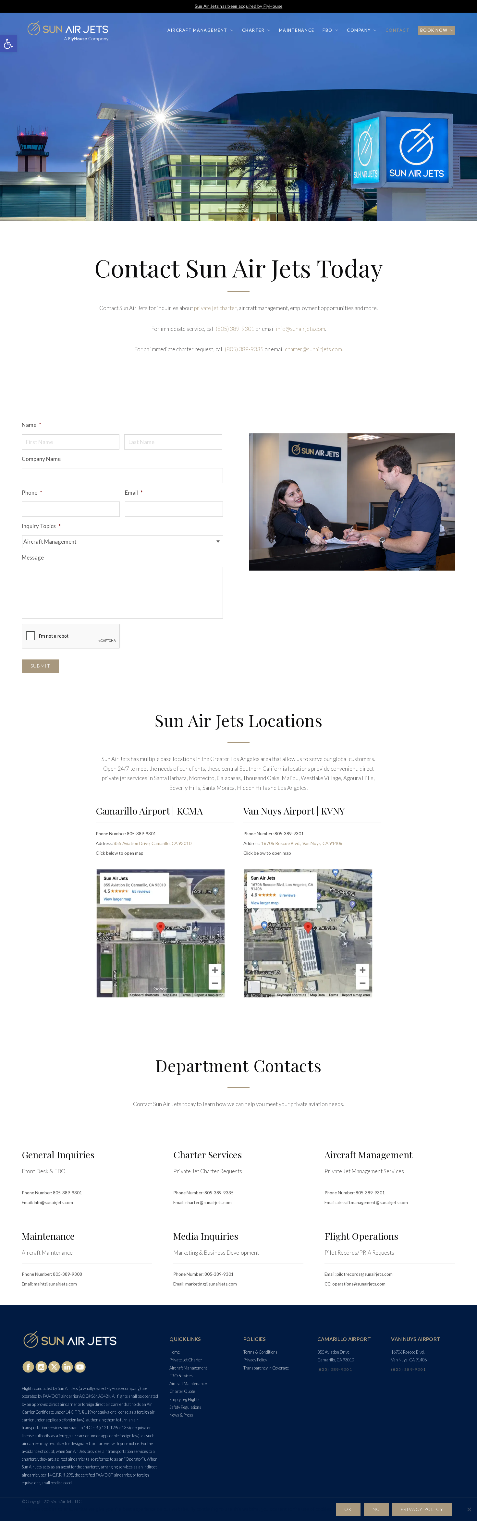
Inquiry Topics (41, 526)
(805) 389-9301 (235, 328)
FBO (328, 30)
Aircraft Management (197, 30)
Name (31, 424)
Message (33, 557)
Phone (32, 492)
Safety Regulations (185, 1407)
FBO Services (181, 1375)
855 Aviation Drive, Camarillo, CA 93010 (152, 843)
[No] (469, 1509)
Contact (397, 30)
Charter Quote (182, 1391)
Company (359, 30)
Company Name (41, 458)
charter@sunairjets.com (313, 349)
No (376, 1509)
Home (174, 1352)
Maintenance (296, 30)
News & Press (181, 1415)
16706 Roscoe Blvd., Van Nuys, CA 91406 (301, 843)
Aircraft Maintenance (188, 1383)
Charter (253, 30)
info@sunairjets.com (300, 328)
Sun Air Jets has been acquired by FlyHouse (238, 6)
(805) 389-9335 (244, 349)
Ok (348, 1509)
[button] (8, 43)
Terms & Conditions (260, 1352)
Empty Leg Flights (184, 1399)
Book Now (434, 30)
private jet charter (215, 308)
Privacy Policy (255, 1359)
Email (134, 492)
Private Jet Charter (185, 1359)
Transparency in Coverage (266, 1367)
